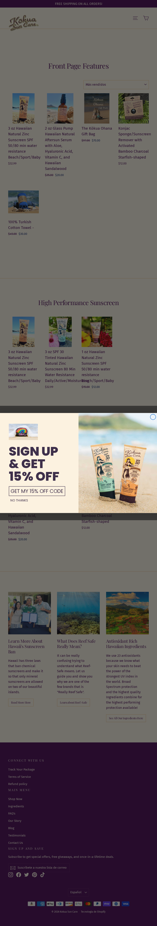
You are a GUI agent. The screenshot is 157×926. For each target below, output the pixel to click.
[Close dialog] (153, 417)
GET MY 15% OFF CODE (37, 491)
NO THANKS (19, 500)
